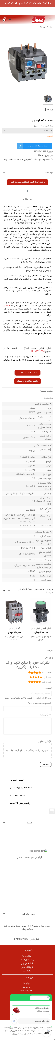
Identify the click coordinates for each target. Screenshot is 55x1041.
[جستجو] (10, 19)
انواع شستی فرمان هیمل (41, 628)
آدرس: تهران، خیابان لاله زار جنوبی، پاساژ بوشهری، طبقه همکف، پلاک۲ (26, 927)
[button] (27, 182)
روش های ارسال (27, 960)
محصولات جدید (27, 991)
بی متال (44, 207)
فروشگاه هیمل (27, 967)
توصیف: (48, 688)
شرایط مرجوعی (26, 963)
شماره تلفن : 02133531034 (26, 939)
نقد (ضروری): (45, 715)
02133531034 (38, 351)
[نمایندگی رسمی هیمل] (30, 19)
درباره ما (26, 983)
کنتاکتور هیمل (14, 628)
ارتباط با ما (26, 956)
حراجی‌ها (27, 987)
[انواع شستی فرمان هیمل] (41, 612)
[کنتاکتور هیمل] (14, 612)
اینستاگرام (52, 811)
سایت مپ (26, 971)
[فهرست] (50, 19)
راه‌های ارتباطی (29, 914)
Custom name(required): (39, 703)
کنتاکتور (7, 306)
